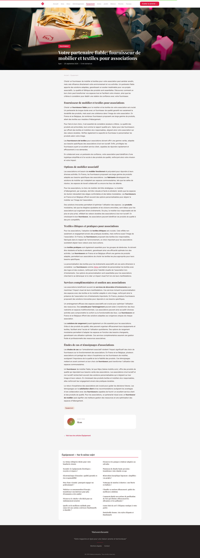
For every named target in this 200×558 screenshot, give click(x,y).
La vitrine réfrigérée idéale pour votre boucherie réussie (77, 463)
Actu (62, 4)
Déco (68, 4)
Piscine (120, 4)
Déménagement (78, 4)
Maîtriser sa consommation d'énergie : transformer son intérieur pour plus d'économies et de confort (77, 491)
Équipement (90, 4)
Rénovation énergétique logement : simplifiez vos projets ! (119, 477)
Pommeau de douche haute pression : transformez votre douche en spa (116, 470)
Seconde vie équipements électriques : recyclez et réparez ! (77, 470)
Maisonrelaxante (100, 531)
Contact (107, 546)
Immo (99, 4)
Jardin (106, 4)
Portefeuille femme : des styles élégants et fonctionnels (118, 513)
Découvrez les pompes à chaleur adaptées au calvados (119, 463)
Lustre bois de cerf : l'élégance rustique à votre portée (120, 507)
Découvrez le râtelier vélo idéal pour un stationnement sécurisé (77, 500)
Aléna (96, 267)
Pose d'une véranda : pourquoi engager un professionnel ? (78, 484)
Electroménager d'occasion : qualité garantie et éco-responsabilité (80, 477)
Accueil (55, 4)
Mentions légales (96, 546)
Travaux (128, 4)
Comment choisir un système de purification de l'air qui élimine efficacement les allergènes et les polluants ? (119, 498)
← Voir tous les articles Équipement (77, 436)
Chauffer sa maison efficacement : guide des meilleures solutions (119, 490)
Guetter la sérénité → (149, 4)
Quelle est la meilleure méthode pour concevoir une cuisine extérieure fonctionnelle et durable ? (80, 508)
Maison (113, 4)
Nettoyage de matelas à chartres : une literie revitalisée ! (119, 484)
